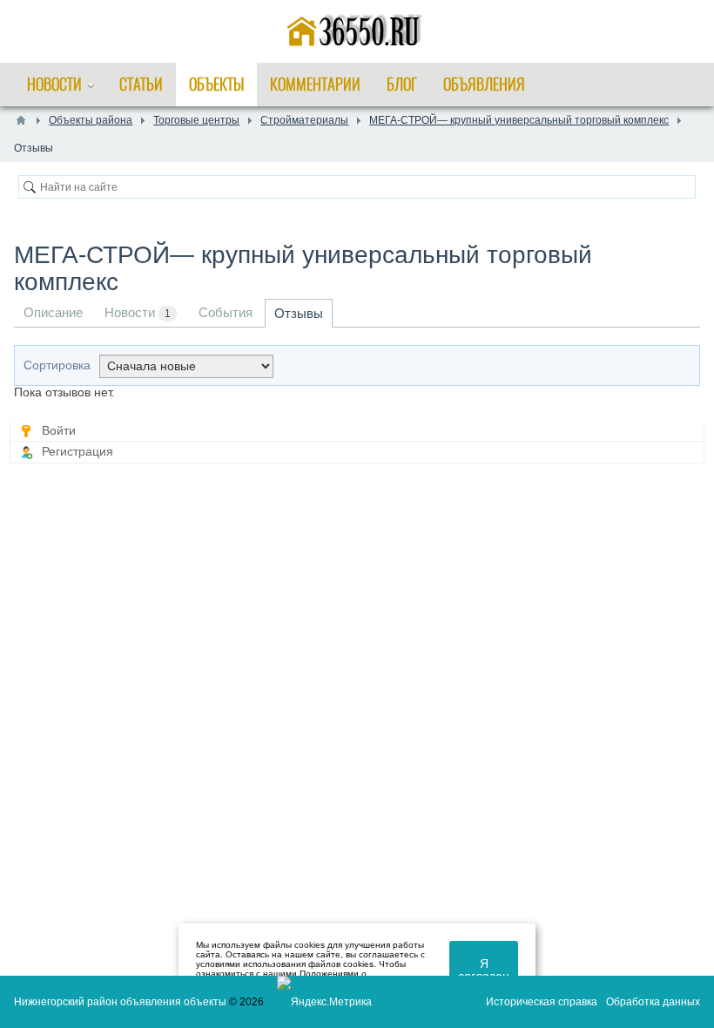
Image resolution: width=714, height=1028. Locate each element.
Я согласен (483, 970)
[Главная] (21, 120)
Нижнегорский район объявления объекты (120, 1002)
